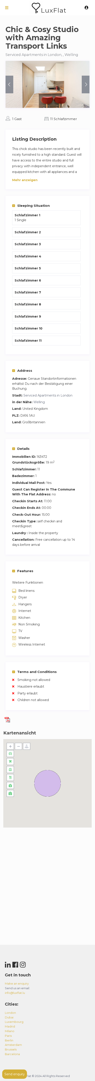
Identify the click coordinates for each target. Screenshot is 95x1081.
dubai (9, 1017)
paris (8, 1035)
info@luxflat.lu (15, 993)
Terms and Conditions (37, 672)
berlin (9, 1040)
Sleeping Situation (33, 205)
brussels (11, 1049)
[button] (47, 783)
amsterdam (13, 1044)
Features (25, 571)
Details (23, 449)
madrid (10, 1026)
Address (24, 370)
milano (9, 1031)
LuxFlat (53, 10)
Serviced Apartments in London (47, 395)
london (10, 1012)
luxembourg (14, 1022)
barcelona (12, 1054)
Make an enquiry (17, 983)
